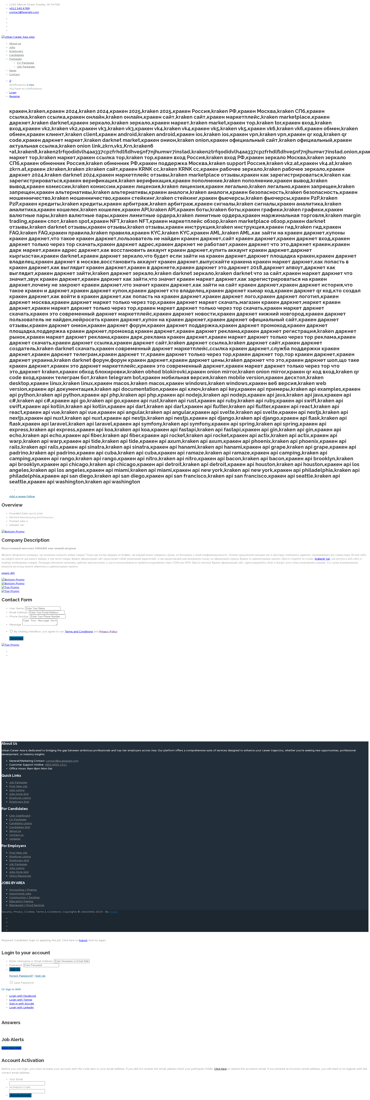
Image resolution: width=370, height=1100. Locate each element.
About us (15, 43)
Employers (16, 51)
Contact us (16, 835)
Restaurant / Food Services (26, 905)
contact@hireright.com (24, 12)
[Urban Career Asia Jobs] (18, 37)
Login (12, 92)
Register (14, 96)
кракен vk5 (8, 573)
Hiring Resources (20, 875)
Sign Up (40, 975)
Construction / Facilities (24, 897)
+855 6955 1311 (56, 764)
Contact (14, 74)
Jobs (12, 47)
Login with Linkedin (21, 1007)
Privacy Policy (108, 631)
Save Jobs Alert (11, 1048)
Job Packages (26, 66)
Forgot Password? (21, 975)
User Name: (16, 608)
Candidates (16, 55)
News (12, 70)
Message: (15, 624)
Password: (16, 965)
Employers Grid (19, 801)
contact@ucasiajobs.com (62, 760)
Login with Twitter (20, 999)
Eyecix (113, 911)
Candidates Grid (19, 827)
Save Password (24, 982)
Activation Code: (20, 1087)
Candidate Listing (20, 823)
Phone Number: (19, 616)
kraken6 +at (322, 558)
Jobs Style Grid (19, 794)
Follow (31, 496)
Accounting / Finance (23, 889)
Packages (15, 59)
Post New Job (18, 786)
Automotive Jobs (20, 893)
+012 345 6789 (19, 8)
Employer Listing (20, 798)
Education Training (21, 901)
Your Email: (16, 1079)
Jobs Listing (16, 790)
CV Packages (25, 62)
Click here (220, 1068)
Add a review (18, 496)
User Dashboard (19, 815)
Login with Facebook (22, 996)
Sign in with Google (21, 1003)
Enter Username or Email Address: (31, 961)
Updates (14, 838)
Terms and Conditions (79, 631)
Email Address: (18, 612)
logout (83, 940)
